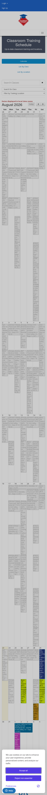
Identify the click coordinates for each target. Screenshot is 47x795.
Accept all (23, 770)
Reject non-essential (23, 778)
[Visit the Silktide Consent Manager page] (38, 786)
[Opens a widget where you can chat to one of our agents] (9, 791)
